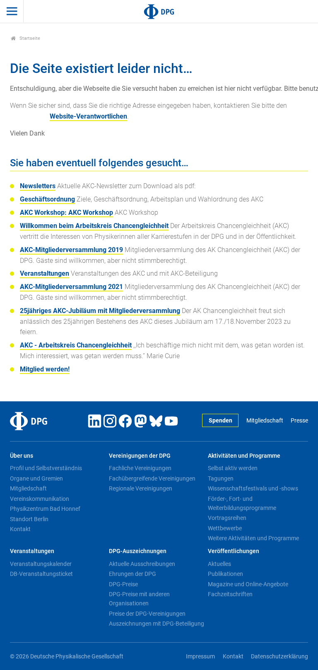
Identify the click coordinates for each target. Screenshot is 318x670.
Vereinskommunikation (39, 498)
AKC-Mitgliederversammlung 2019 (71, 250)
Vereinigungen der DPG (140, 455)
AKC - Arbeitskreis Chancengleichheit (76, 345)
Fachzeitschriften (230, 594)
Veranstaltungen (44, 273)
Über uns (21, 455)
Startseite (29, 38)
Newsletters (37, 186)
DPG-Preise (123, 584)
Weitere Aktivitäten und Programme (253, 538)
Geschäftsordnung (47, 199)
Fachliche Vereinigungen (140, 468)
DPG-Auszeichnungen (137, 551)
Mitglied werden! (45, 369)
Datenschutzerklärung (279, 656)
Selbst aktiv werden (233, 468)
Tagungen (221, 478)
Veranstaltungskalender (41, 564)
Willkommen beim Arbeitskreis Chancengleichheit (94, 226)
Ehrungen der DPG (132, 573)
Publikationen (225, 573)
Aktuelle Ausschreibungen (142, 564)
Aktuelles (219, 564)
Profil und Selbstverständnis (46, 468)
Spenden (220, 420)
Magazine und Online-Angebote (248, 584)
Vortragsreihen (227, 518)
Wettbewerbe (225, 528)
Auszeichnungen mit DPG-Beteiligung (156, 623)
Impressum (200, 656)
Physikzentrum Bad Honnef (45, 508)
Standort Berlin (29, 519)
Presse (299, 420)
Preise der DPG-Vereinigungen (147, 613)
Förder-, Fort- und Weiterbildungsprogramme (242, 503)
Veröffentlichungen (233, 551)
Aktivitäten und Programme (244, 455)
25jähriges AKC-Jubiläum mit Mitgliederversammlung (100, 311)
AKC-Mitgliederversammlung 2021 (71, 287)
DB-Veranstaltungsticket (41, 573)
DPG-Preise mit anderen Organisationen (139, 599)
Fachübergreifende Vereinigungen (152, 478)
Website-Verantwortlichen (88, 116)
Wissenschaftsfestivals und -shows (253, 488)
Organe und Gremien (36, 478)
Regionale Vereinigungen (140, 488)
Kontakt (20, 529)
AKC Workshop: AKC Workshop (66, 212)
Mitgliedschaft (264, 420)
